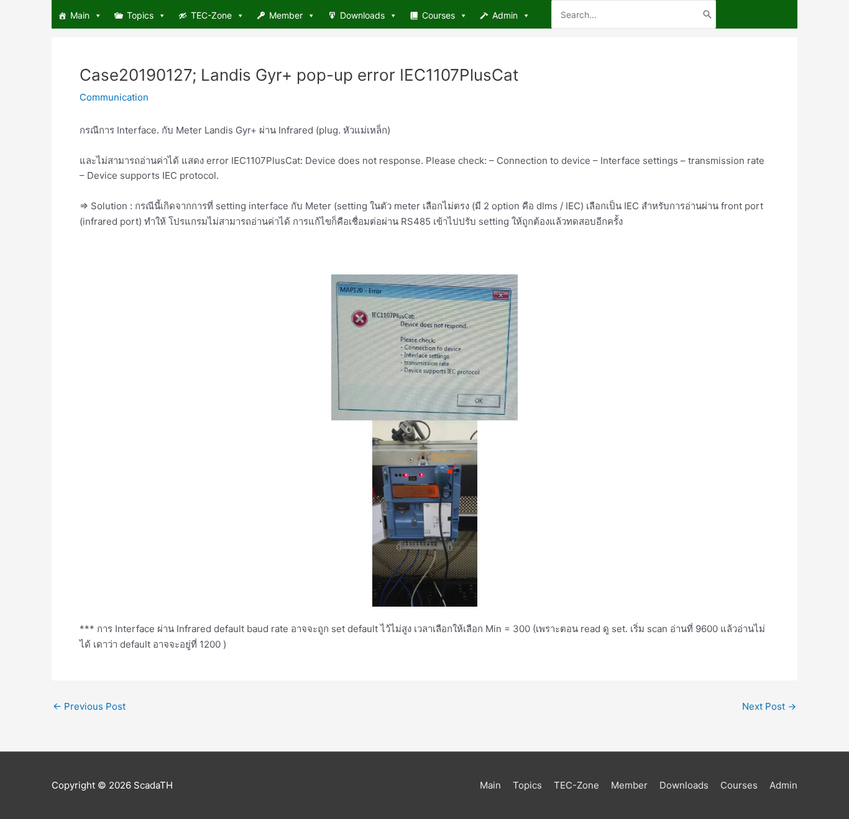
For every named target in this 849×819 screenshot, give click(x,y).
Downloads (362, 15)
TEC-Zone (211, 15)
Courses (438, 15)
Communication (114, 97)
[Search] (707, 14)
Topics (140, 15)
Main (79, 15)
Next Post (769, 706)
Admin (505, 15)
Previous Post (89, 706)
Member (286, 15)
